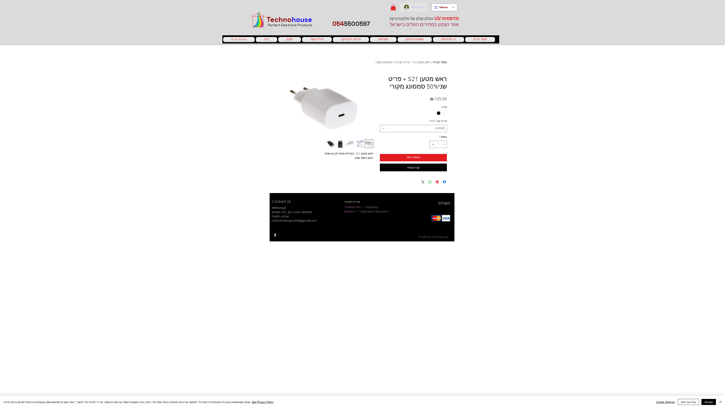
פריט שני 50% (438, 121)
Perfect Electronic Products (290, 25)
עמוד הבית (440, 62)
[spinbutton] (438, 144)
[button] (393, 7)
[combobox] (413, 128)
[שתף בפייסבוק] (444, 182)
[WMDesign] (275, 235)
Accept (709, 402)
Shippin (370, 207)
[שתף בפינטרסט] (437, 182)
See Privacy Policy (263, 402)
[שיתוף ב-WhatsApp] (430, 182)
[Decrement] (444, 144)
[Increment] (432, 144)
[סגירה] (720, 402)
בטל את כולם (688, 402)
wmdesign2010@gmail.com (297, 221)
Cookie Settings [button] (665, 402)
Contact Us (352, 207)
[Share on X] (423, 182)
